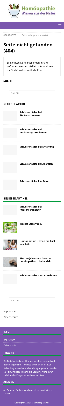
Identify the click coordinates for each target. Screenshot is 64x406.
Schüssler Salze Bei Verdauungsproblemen (33, 131)
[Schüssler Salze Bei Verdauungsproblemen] (10, 133)
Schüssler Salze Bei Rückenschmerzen (31, 114)
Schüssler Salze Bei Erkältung (37, 146)
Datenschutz (10, 317)
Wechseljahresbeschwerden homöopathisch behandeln (36, 260)
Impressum (9, 311)
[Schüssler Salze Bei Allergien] (10, 167)
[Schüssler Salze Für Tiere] (10, 185)
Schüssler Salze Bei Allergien (36, 163)
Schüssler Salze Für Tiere (34, 181)
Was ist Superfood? (31, 223)
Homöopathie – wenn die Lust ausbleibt (37, 242)
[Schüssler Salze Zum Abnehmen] (10, 279)
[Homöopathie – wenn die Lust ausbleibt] (10, 245)
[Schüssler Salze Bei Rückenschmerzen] (10, 116)
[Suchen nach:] (32, 93)
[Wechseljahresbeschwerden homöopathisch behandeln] (10, 262)
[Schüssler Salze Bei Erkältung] (10, 150)
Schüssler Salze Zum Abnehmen (38, 275)
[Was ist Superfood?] (10, 227)
